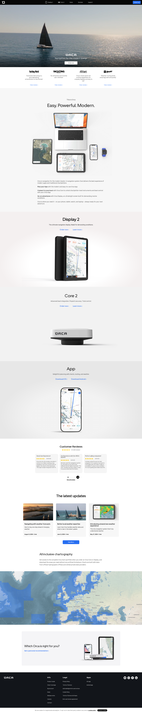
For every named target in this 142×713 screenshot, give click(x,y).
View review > (34, 85)
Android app (90, 685)
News (71, 2)
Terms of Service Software (70, 695)
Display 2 (50, 2)
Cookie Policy (66, 692)
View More (71, 542)
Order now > (64, 230)
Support (90, 2)
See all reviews (71, 479)
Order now (137, 2)
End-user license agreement (70, 699)
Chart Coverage (51, 685)
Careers (49, 699)
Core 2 (62, 2)
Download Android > (78, 379)
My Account (50, 688)
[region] (71, 598)
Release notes (51, 695)
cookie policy (92, 710)
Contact (49, 702)
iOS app (89, 681)
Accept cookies (102, 710)
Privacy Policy (66, 681)
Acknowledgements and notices (71, 688)
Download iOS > (61, 379)
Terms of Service (67, 685)
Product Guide (51, 681)
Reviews (80, 2)
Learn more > (77, 230)
